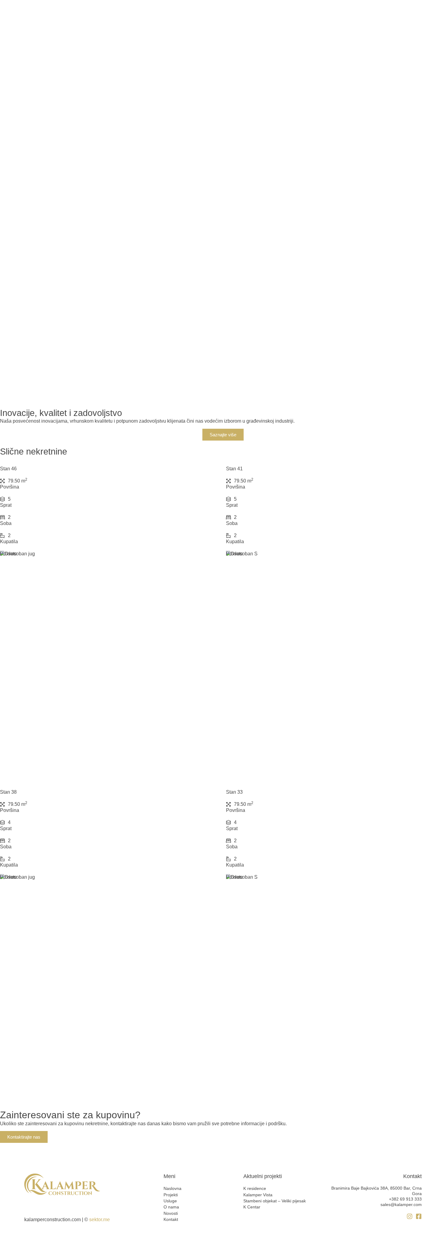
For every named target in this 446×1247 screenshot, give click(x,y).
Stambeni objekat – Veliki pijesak (274, 1200)
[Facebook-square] (419, 1216)
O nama (171, 1206)
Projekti (171, 1194)
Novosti (171, 1213)
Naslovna (172, 1188)
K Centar (251, 1206)
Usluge (170, 1200)
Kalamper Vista (257, 1194)
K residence (254, 1188)
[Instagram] (410, 1216)
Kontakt (171, 1219)
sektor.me (99, 1219)
